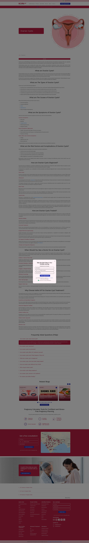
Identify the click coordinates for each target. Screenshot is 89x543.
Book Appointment (45, 275)
